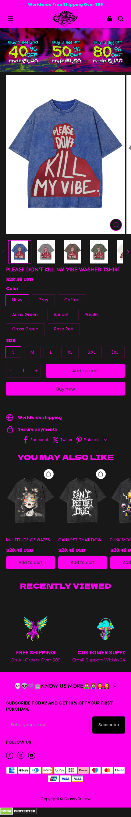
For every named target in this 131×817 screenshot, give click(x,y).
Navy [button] (17, 300)
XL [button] (70, 352)
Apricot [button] (61, 314)
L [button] (51, 352)
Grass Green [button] (25, 329)
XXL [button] (91, 352)
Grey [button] (43, 300)
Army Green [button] (25, 314)
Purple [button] (91, 314)
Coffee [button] (72, 300)
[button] (10, 18)
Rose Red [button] (63, 329)
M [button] (32, 352)
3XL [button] (114, 352)
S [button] (13, 352)
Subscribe (108, 725)
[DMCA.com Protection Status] (18, 813)
